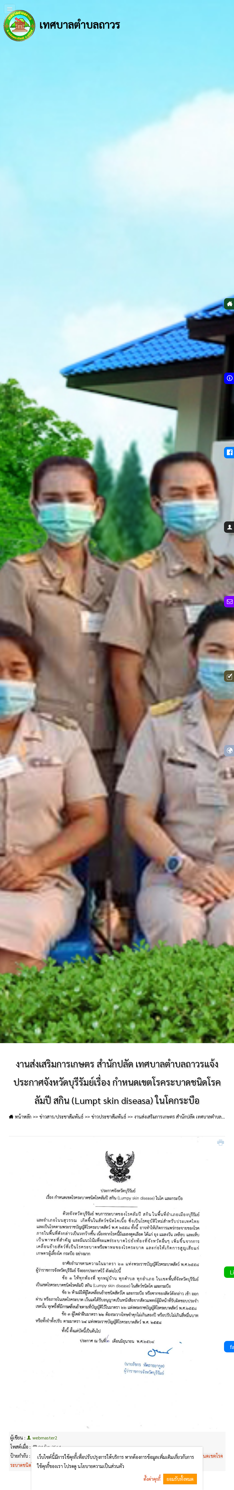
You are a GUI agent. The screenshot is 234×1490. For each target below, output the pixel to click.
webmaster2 (45, 1438)
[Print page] (221, 1142)
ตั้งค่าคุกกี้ (152, 1479)
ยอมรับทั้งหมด (180, 1479)
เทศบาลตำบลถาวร (78, 24)
